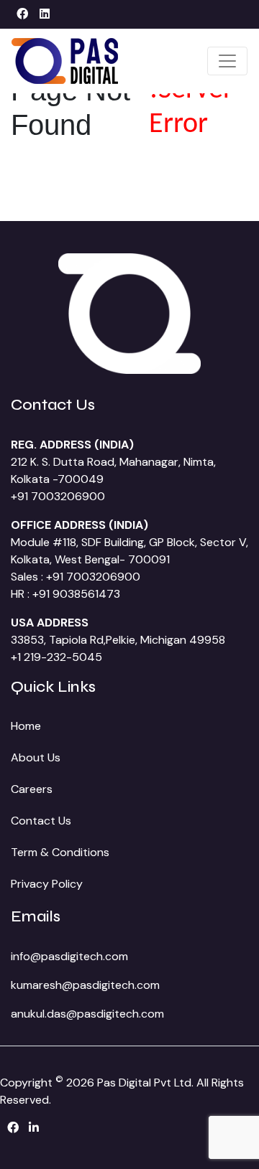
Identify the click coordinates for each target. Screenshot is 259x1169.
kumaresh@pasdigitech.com (85, 984)
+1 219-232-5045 (56, 657)
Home (26, 725)
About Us (35, 757)
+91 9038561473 (76, 593)
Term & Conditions (60, 852)
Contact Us (41, 820)
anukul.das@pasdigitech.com (87, 1013)
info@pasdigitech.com (69, 956)
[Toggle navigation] (227, 61)
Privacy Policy (47, 883)
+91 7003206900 (58, 496)
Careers (32, 789)
